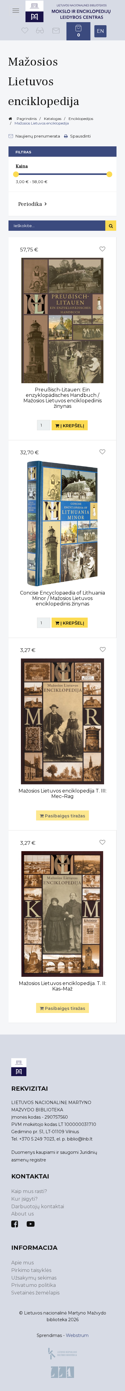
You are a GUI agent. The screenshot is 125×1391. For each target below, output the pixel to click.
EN (100, 31)
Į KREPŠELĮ (71, 425)
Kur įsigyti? (24, 1199)
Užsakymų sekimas (33, 1278)
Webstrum (77, 1335)
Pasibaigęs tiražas (64, 816)
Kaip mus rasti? (29, 1191)
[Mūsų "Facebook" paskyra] (14, 1224)
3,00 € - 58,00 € (32, 181)
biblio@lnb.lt (80, 1139)
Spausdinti (80, 136)
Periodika (30, 204)
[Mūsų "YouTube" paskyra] (31, 1224)
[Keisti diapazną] (16, 174)
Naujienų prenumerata (37, 136)
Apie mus (22, 1263)
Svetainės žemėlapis (35, 1293)
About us (22, 1214)
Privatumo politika (33, 1285)
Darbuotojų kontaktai (37, 1206)
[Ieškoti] (110, 225)
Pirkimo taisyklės (31, 1270)
